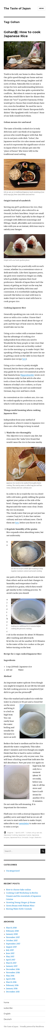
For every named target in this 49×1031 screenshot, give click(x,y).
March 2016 (11, 982)
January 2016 (12, 988)
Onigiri (31, 837)
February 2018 (12, 931)
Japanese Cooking (11, 835)
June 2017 (10, 953)
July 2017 (10, 950)
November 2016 (13, 972)
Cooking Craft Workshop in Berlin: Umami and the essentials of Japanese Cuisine (23, 896)
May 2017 (10, 956)
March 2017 (11, 963)
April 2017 (10, 960)
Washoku (38, 837)
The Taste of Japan (17, 8)
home (6, 1002)
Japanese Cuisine (24, 835)
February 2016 (12, 985)
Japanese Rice (15, 837)
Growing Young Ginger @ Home (20, 902)
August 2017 (11, 947)
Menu (41, 8)
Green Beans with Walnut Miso (20, 905)
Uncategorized (12, 871)
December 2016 (13, 969)
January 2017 (11, 966)
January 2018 (12, 934)
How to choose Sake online (18, 889)
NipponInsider (27, 375)
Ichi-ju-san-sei (37, 833)
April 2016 (10, 979)
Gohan (28, 833)
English (7, 1014)
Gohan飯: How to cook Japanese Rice (22, 34)
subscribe (8, 1008)
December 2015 (13, 992)
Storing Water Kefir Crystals (19, 909)
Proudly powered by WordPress (32, 1027)
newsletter (24, 823)
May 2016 (10, 976)
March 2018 (11, 928)
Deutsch (8, 1019)
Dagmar (10, 833)
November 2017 (13, 937)
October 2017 (12, 940)
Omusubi (25, 837)
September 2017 (13, 944)
